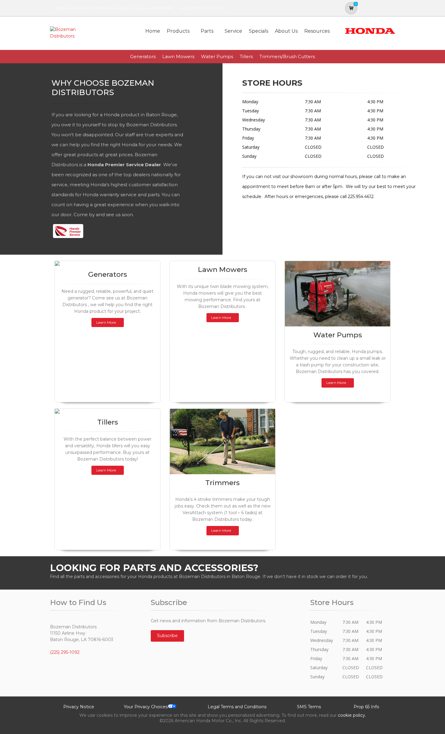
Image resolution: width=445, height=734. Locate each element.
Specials (258, 31)
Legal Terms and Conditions (237, 706)
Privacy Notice (78, 706)
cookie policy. (352, 715)
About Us (286, 31)
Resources (317, 31)
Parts (207, 31)
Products (178, 31)
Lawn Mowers (178, 56)
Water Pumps (217, 56)
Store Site (217, 8)
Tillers (246, 56)
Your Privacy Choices (146, 706)
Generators (143, 56)
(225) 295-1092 (193, 8)
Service (233, 31)
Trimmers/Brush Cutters (287, 56)
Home (152, 31)
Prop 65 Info (366, 706)
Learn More (106, 322)
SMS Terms (309, 706)
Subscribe (167, 635)
